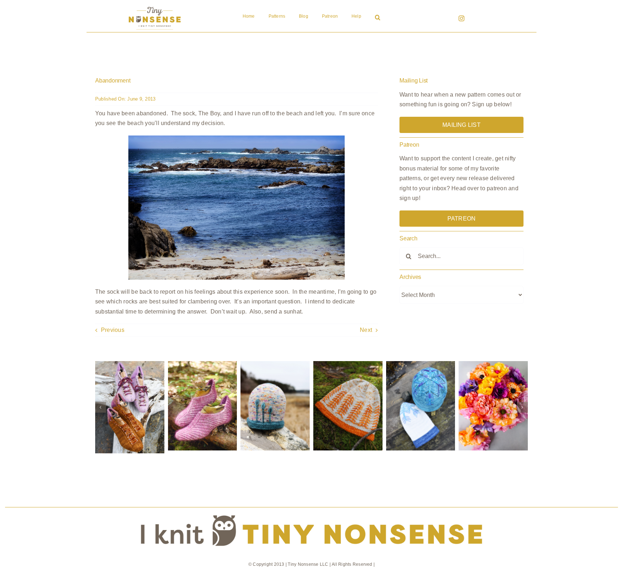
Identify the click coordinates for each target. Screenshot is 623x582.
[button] (377, 18)
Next (366, 330)
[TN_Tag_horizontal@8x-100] (311, 510)
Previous (112, 330)
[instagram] (461, 18)
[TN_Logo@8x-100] (155, 7)
